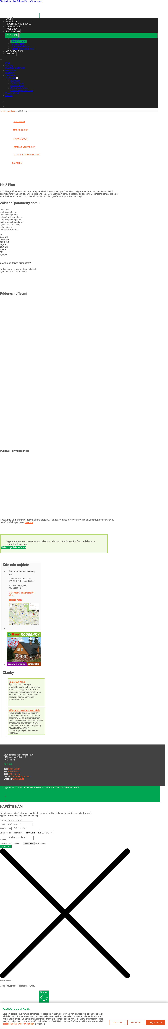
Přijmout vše (156, 1022)
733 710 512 (14, 774)
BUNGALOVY (19, 121)
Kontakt (11, 54)
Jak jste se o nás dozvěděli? (11, 833)
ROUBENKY (17, 163)
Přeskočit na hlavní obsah (12, 1)
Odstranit (6, 846)
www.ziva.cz (18, 779)
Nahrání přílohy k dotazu (10, 843)
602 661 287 (14, 769)
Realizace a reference (18, 24)
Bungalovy (16, 39)
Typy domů (12, 35)
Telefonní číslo (5, 828)
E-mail (2, 824)
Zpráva (3, 840)
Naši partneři (13, 26)
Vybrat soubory (6, 980)
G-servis (29, 522)
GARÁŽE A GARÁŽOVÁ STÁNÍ (27, 155)
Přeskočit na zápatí (33, 1)
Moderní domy (18, 44)
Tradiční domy (18, 41)
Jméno (3, 820)
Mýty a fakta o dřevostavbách (24, 710)
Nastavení (117, 1022)
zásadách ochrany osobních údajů (19, 1024)
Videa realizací (14, 51)
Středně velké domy (21, 46)
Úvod (9, 19)
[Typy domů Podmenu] (19, 35)
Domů (3, 111)
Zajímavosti (13, 31)
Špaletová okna (17, 682)
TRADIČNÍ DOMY (20, 139)
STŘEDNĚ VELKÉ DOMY (24, 147)
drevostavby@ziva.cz (20, 776)
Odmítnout (136, 1022)
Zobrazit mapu (15, 600)
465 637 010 (14, 771)
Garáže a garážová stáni (23, 49)
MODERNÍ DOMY (20, 130)
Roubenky (11, 29)
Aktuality (11, 21)
